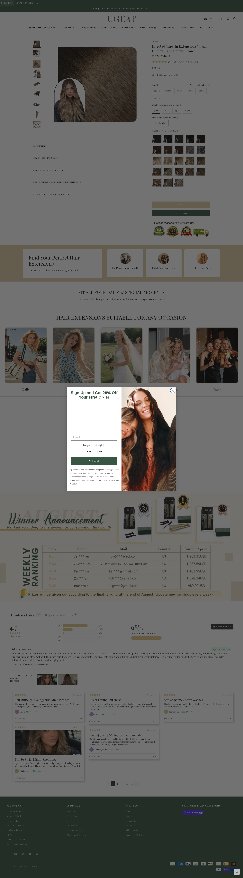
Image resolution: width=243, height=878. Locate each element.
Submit (94, 461)
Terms (117, 480)
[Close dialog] (172, 390)
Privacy (74, 484)
